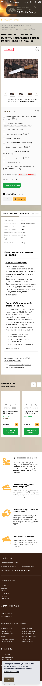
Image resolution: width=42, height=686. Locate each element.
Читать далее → (12, 295)
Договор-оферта (6, 654)
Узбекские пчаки (27, 641)
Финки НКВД (26, 639)
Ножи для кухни (6, 631)
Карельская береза (16, 262)
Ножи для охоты (6, 628)
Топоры (3, 636)
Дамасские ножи (6, 641)
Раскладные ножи (7, 634)
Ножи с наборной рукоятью (20, 365)
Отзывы (3, 591)
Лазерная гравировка (14, 123)
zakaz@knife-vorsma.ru (8, 566)
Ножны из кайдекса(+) (17, 134)
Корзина (4, 611)
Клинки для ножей (7, 639)
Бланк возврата (6, 660)
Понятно (9, 680)
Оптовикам (5, 599)
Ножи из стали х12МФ (29, 636)
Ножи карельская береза (14, 367)
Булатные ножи (27, 628)
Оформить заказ (6, 616)
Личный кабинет (6, 613)
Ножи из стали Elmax (29, 634)
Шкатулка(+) (13, 162)
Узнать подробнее (11, 671)
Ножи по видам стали (21, 25)
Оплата (3, 585)
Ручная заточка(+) (15, 130)
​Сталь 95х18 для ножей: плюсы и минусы (18, 304)
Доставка (4, 588)
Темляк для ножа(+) (15, 138)
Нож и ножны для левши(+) (18, 143)
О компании (5, 593)
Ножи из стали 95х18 (8, 27)
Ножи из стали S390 (28, 631)
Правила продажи (7, 657)
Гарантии (4, 596)
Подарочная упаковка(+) (17, 158)
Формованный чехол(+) (17, 147)
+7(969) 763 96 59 (6, 558)
